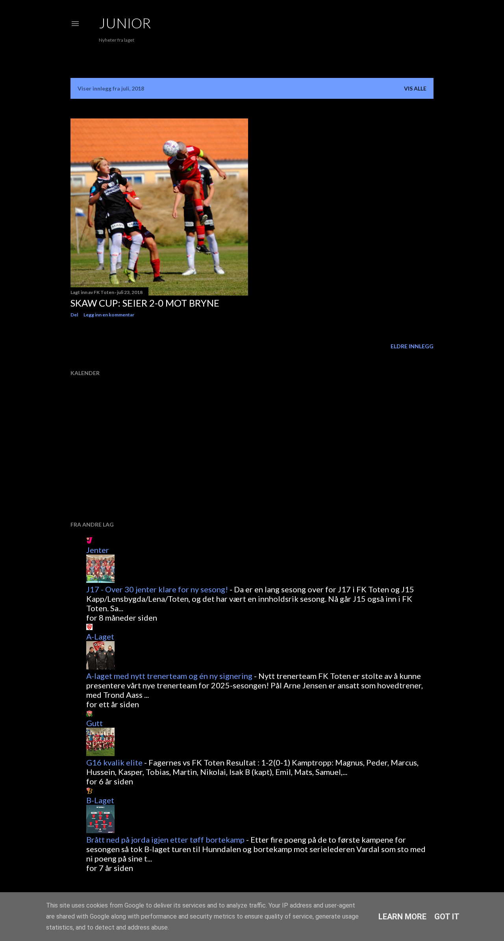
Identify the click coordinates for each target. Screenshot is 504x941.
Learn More (402, 916)
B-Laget (100, 800)
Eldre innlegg (412, 346)
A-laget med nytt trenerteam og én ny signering (169, 675)
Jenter (97, 550)
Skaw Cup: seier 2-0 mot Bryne (144, 303)
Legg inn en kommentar (108, 315)
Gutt (94, 723)
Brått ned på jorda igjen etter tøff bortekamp (165, 839)
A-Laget (100, 636)
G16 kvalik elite (114, 762)
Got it (447, 916)
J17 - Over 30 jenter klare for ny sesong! (157, 589)
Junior (125, 22)
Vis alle (415, 88)
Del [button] (74, 315)
